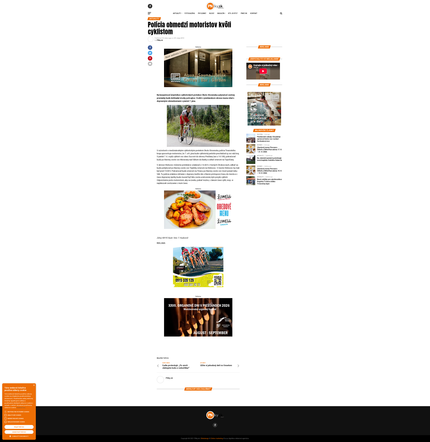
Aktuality (177, 13)
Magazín (220, 13)
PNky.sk (244, 13)
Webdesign (205, 438)
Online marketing (217, 438)
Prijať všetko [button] (19, 427)
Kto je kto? (233, 13)
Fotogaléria (190, 13)
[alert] (19, 411)
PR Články (202, 13)
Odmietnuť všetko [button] (19, 432)
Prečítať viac (21, 407)
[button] (19, 436)
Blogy (211, 13)
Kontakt (253, 13)
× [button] (34, 385)
